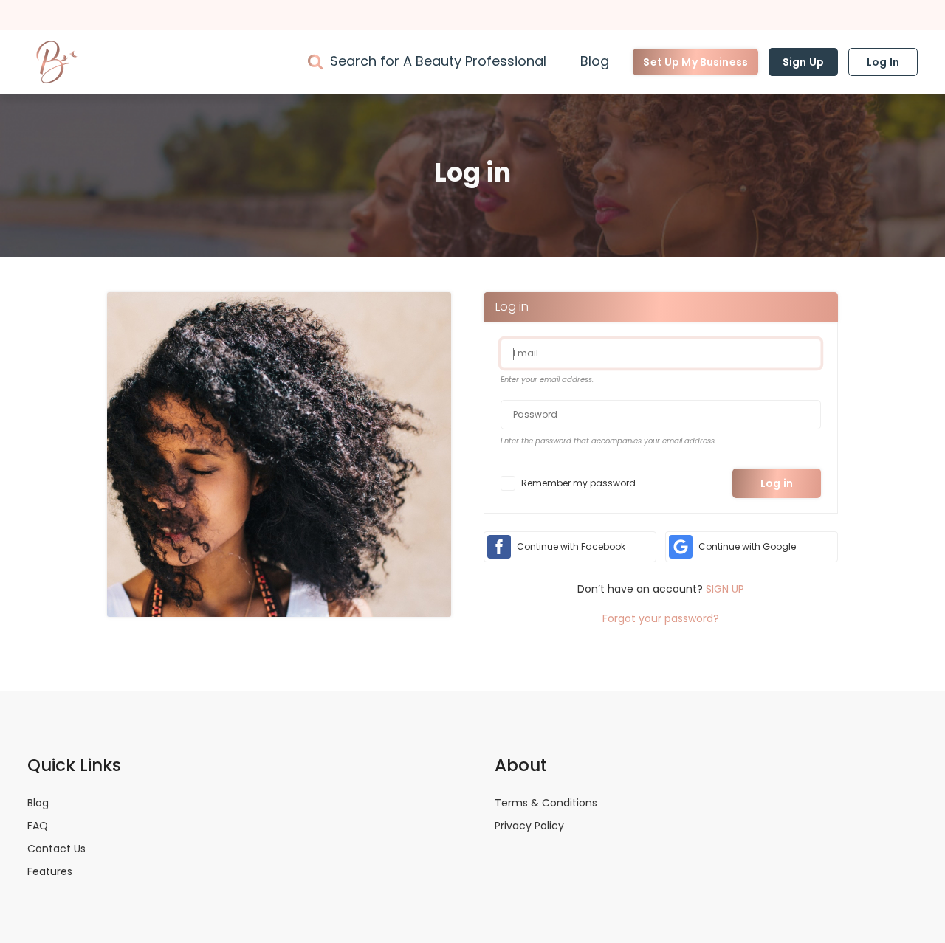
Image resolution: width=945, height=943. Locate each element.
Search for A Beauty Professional (438, 61)
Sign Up (803, 62)
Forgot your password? (660, 618)
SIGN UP (725, 588)
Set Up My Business (695, 62)
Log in (776, 483)
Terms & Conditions (546, 802)
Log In (883, 62)
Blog (594, 61)
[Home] (56, 61)
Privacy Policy (529, 825)
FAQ (37, 825)
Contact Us (56, 848)
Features (49, 871)
